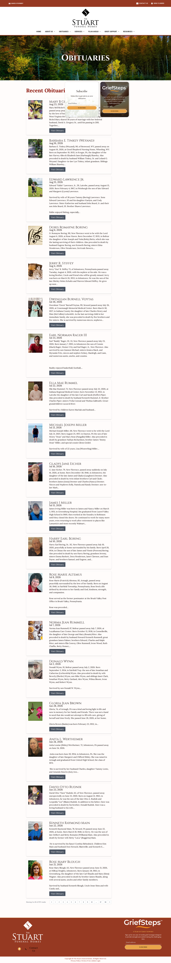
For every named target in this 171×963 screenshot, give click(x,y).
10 (92, 902)
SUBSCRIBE (82, 108)
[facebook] (19, 949)
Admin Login (96, 961)
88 (105, 902)
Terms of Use (86, 961)
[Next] (110, 902)
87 (100, 902)
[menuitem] (38, 31)
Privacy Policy (75, 961)
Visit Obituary (57, 130)
